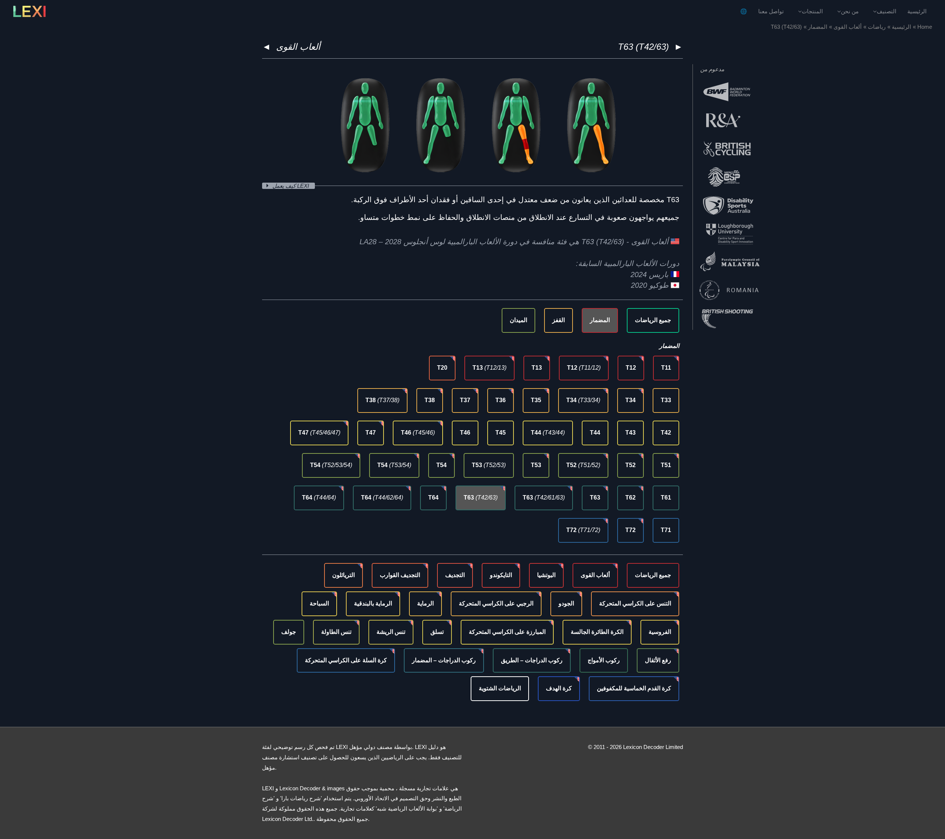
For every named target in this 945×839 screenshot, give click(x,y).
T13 (537, 368)
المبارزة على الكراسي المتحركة (507, 632)
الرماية (425, 603)
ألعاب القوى (298, 47)
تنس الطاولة (336, 632)
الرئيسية (917, 11)
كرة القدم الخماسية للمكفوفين (634, 688)
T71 (666, 530)
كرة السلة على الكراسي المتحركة (346, 660)
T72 (630, 530)
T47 (370, 432)
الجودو (566, 603)
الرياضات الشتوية (500, 688)
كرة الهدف (559, 688)
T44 (595, 432)
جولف (288, 632)
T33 (666, 400)
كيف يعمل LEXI (291, 186)
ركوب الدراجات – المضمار (444, 660)
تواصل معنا (771, 11)
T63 (595, 497)
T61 (666, 497)
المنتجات (812, 11)
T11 (666, 368)
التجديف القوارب (400, 575)
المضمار (600, 320)
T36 (500, 400)
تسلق (437, 632)
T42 (666, 432)
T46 (465, 432)
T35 (536, 400)
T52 (630, 465)
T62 (630, 497)
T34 (630, 400)
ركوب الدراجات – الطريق (532, 660)
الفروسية (660, 632)
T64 (433, 497)
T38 (430, 400)
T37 (465, 400)
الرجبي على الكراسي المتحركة (496, 603)
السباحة (319, 603)
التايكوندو (501, 575)
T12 (631, 368)
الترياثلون (343, 575)
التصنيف (886, 11)
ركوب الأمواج (604, 660)
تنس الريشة (391, 632)
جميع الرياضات (653, 320)
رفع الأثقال (658, 660)
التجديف (455, 575)
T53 (536, 465)
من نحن (850, 11)
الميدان (518, 320)
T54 (441, 465)
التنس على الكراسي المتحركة (635, 603)
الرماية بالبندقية (373, 603)
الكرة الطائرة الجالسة (597, 632)
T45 (500, 432)
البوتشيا (546, 575)
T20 (442, 368)
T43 (630, 432)
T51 (666, 465)
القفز (558, 320)
